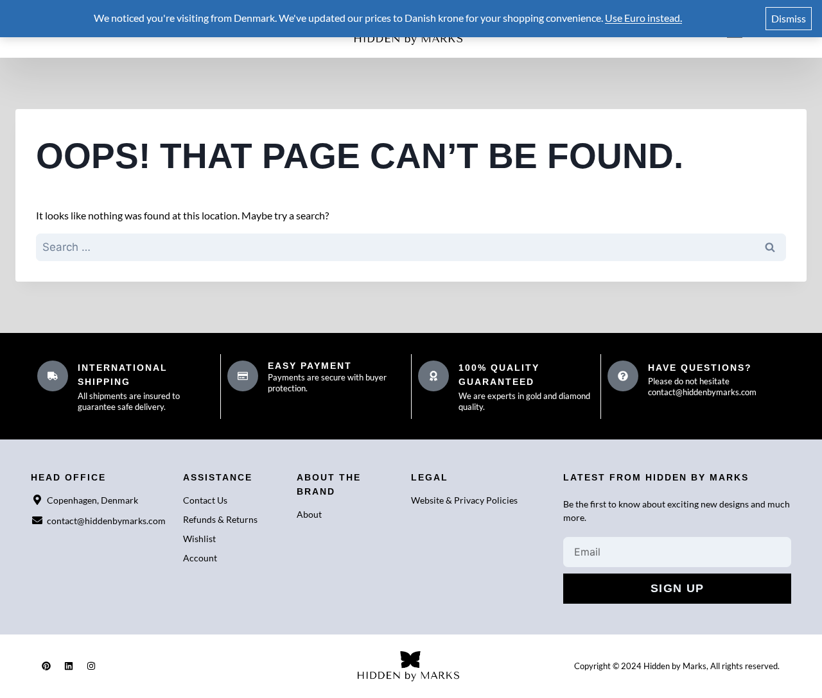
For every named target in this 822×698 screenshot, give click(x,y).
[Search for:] (411, 247)
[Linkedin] (69, 666)
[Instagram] (91, 666)
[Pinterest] (46, 666)
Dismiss (788, 18)
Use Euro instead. (643, 18)
